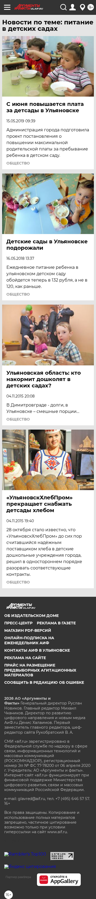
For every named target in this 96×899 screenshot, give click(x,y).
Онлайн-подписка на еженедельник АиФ (29, 640)
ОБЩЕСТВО (18, 163)
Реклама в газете (56, 623)
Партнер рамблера (18, 877)
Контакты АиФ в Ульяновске (37, 650)
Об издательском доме (31, 615)
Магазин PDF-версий (27, 630)
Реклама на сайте (25, 657)
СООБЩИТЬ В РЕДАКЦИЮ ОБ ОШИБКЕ (44, 682)
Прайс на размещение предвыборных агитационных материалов (40, 670)
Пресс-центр (18, 623)
